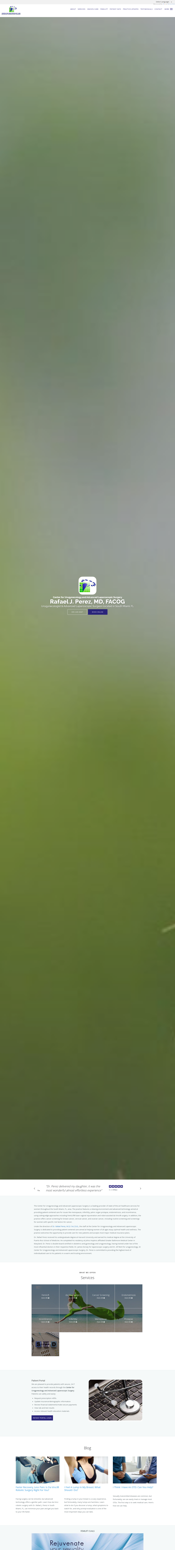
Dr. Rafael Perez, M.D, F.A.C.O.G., (65, 1226)
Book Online (97, 612)
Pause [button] (39, 1191)
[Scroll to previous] (35, 1189)
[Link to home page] (26, 10)
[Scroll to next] (140, 1189)
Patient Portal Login (42, 1418)
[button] (171, 9)
